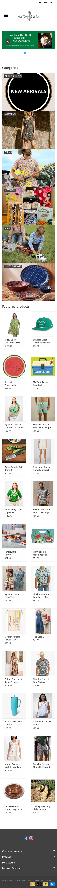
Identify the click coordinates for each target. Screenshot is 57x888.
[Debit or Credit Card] (39, 884)
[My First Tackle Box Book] (43, 366)
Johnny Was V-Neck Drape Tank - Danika (14, 765)
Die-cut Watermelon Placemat (11, 383)
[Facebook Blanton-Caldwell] (26, 838)
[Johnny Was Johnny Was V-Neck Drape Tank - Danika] (14, 748)
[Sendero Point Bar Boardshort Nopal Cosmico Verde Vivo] (43, 408)
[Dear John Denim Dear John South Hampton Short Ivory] (43, 451)
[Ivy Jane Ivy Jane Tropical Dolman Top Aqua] (14, 408)
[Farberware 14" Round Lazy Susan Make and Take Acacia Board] (14, 790)
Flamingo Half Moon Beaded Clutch (40, 553)
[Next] (49, 42)
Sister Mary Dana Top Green (13, 511)
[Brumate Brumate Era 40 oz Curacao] (14, 705)
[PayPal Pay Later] (45, 884)
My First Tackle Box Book (41, 383)
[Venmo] (52, 884)
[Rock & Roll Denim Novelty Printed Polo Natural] (43, 663)
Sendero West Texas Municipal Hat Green (41, 341)
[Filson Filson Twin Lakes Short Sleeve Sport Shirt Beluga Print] (43, 493)
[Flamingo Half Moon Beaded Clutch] (43, 536)
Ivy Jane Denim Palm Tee (12, 596)
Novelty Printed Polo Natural (41, 680)
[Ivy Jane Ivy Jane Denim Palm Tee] (14, 578)
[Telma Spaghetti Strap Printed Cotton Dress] (14, 663)
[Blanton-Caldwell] (34, 15)
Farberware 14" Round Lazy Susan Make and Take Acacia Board (14, 808)
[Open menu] (5, 15)
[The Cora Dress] (43, 621)
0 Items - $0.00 (48, 2)
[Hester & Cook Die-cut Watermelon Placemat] (14, 366)
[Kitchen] (28, 40)
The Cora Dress (41, 636)
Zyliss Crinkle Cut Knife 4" (13, 468)
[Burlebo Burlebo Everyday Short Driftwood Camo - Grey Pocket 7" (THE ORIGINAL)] (43, 748)
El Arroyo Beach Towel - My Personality (12, 638)
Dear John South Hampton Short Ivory (41, 468)
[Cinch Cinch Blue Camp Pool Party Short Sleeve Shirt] (43, 578)
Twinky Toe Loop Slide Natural (41, 808)
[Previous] (8, 42)
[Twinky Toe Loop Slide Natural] (43, 790)
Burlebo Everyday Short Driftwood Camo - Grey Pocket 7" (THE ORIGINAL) (42, 765)
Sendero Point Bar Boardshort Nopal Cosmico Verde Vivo (42, 426)
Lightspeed (47, 880)
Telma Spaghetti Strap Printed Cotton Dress (13, 681)
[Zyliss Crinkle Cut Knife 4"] (14, 451)
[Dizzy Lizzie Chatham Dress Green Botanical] (14, 324)
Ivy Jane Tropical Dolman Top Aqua (14, 426)
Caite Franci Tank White (42, 723)
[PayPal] (32, 884)
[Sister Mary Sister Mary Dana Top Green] (14, 493)
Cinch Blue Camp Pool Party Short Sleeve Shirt (41, 596)
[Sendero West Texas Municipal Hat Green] (43, 324)
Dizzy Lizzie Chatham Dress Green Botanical (13, 341)
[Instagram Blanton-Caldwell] (31, 838)
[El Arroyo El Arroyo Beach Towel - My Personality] (14, 621)
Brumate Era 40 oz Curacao (14, 723)
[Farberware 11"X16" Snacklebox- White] (14, 536)
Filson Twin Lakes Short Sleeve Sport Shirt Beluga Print (42, 511)
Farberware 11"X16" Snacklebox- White (14, 553)
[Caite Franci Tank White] (43, 705)
